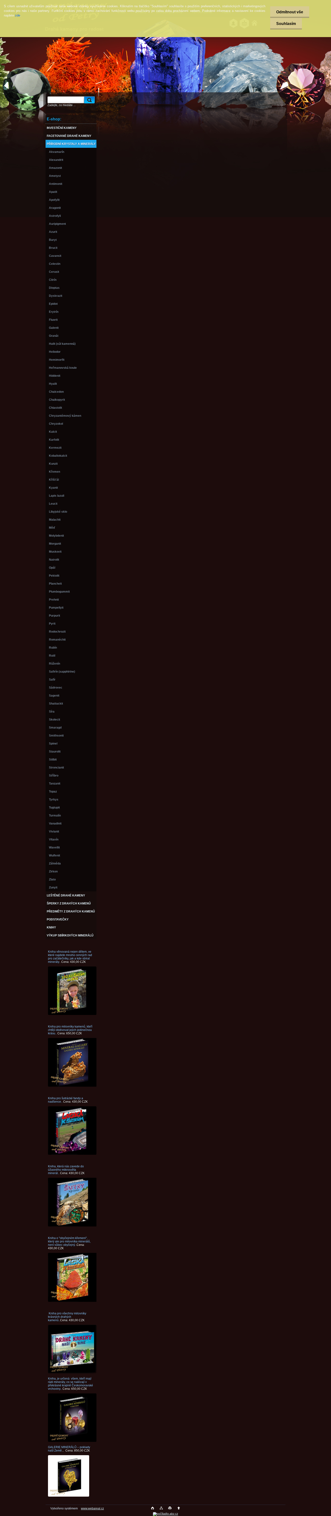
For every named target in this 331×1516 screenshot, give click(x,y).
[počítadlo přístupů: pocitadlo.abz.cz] (165, 1514)
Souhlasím (286, 24)
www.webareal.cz (92, 1508)
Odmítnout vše (289, 12)
